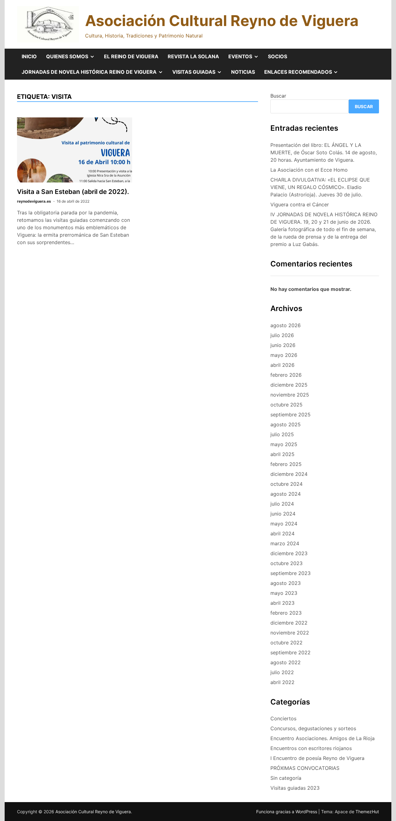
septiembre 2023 (290, 573)
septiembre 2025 (290, 414)
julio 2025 (282, 434)
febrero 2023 (286, 613)
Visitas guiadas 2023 (295, 788)
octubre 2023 (286, 563)
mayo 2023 (283, 593)
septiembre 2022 (290, 652)
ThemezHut (367, 811)
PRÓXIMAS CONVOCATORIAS (304, 768)
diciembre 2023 (289, 553)
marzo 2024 (284, 543)
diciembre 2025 (289, 385)
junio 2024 (282, 514)
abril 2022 (282, 682)
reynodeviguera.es (34, 201)
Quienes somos (72, 58)
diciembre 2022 (289, 623)
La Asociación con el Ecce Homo (309, 170)
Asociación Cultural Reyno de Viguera (222, 20)
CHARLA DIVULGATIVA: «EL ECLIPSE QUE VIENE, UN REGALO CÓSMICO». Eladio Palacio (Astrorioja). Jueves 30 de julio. (320, 187)
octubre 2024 (286, 484)
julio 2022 (282, 672)
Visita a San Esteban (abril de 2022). (73, 191)
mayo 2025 (283, 444)
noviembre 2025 (289, 395)
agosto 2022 (285, 662)
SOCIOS (277, 56)
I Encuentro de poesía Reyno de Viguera (317, 758)
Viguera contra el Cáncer (299, 204)
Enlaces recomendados (303, 74)
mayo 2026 (283, 355)
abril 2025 (282, 454)
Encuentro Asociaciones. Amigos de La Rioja (322, 738)
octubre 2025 (286, 405)
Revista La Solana (193, 56)
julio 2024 (282, 504)
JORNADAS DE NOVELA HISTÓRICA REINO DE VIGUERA (95, 74)
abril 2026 (282, 365)
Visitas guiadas (199, 74)
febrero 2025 (286, 464)
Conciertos (283, 718)
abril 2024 (282, 533)
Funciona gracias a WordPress (287, 811)
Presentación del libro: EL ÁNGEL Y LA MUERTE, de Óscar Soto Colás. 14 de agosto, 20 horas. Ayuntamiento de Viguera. (323, 152)
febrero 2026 (286, 375)
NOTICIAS (243, 72)
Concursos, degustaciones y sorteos (313, 728)
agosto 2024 (285, 494)
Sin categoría (285, 778)
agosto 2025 (285, 424)
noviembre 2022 (289, 633)
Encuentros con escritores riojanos (311, 748)
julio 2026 (282, 335)
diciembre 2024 (289, 474)
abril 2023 (282, 603)
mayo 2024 (283, 523)
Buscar (278, 96)
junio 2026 (282, 345)
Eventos (245, 58)
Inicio (29, 56)
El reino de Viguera (131, 56)
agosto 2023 (285, 583)
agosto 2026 (285, 325)
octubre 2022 (286, 642)
